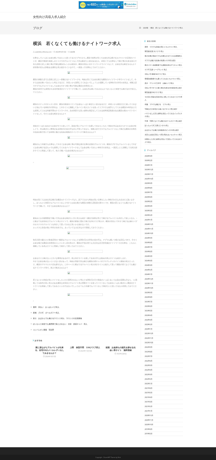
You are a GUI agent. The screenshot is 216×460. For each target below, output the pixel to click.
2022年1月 (148, 383)
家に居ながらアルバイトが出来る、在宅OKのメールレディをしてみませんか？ (49, 350)
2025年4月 (148, 206)
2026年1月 (148, 165)
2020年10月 (149, 424)
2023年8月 (148, 297)
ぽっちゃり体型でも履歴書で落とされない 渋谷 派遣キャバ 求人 (60, 324)
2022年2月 (148, 379)
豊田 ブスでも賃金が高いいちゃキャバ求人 (161, 47)
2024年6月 (148, 251)
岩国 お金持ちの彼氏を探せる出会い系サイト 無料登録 (121, 349)
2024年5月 (148, 256)
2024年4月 (148, 260)
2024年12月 (149, 224)
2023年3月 (148, 320)
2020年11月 (149, 420)
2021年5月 (148, 392)
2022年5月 (148, 365)
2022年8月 (148, 352)
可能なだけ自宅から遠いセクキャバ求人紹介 (161, 109)
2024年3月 (148, 265)
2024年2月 (148, 270)
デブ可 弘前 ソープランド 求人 (156, 69)
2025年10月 (149, 179)
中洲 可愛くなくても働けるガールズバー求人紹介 (163, 121)
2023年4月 (148, 315)
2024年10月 (149, 233)
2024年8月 (148, 242)
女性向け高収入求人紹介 (49, 17)
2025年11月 (149, 174)
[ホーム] (140, 28)
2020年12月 (149, 415)
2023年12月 (149, 279)
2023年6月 (148, 306)
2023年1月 (148, 329)
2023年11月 (149, 283)
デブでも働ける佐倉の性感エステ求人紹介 (160, 60)
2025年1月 (148, 220)
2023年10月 (149, 288)
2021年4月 (148, 397)
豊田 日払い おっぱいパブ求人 (46, 307)
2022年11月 (149, 338)
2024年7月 (148, 247)
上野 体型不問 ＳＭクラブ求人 (85, 347)
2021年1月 (148, 411)
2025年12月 (149, 169)
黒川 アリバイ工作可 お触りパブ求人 (159, 83)
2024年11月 (149, 229)
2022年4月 (148, 370)
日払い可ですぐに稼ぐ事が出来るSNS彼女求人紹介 (163, 88)
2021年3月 (148, 402)
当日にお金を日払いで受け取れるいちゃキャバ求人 (163, 134)
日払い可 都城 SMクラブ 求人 (155, 74)
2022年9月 (148, 347)
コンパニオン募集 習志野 (43, 330)
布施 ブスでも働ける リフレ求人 (158, 104)
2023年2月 (148, 324)
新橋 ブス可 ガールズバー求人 (46, 313)
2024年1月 (148, 274)
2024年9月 (148, 238)
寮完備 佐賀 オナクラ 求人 (154, 51)
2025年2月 (148, 215)
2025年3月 (148, 210)
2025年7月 (148, 192)
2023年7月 (148, 301)
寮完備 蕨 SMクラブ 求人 (154, 92)
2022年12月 (149, 333)
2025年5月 (148, 201)
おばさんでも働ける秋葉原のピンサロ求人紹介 (162, 130)
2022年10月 (149, 342)
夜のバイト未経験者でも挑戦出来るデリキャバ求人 (163, 65)
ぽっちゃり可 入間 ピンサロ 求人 (157, 125)
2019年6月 (148, 429)
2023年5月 (148, 311)
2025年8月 (148, 188)
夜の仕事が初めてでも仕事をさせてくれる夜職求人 (163, 56)
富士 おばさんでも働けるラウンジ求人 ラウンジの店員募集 (57, 318)
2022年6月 (148, 361)
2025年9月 (148, 183)
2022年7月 (148, 356)
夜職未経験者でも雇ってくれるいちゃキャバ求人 (162, 79)
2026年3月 (148, 156)
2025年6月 (148, 197)
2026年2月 (148, 160)
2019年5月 (148, 433)
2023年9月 (148, 292)
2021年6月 (148, 388)
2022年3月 (148, 374)
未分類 (72, 52)
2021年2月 (148, 406)
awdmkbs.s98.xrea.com (43, 52)
